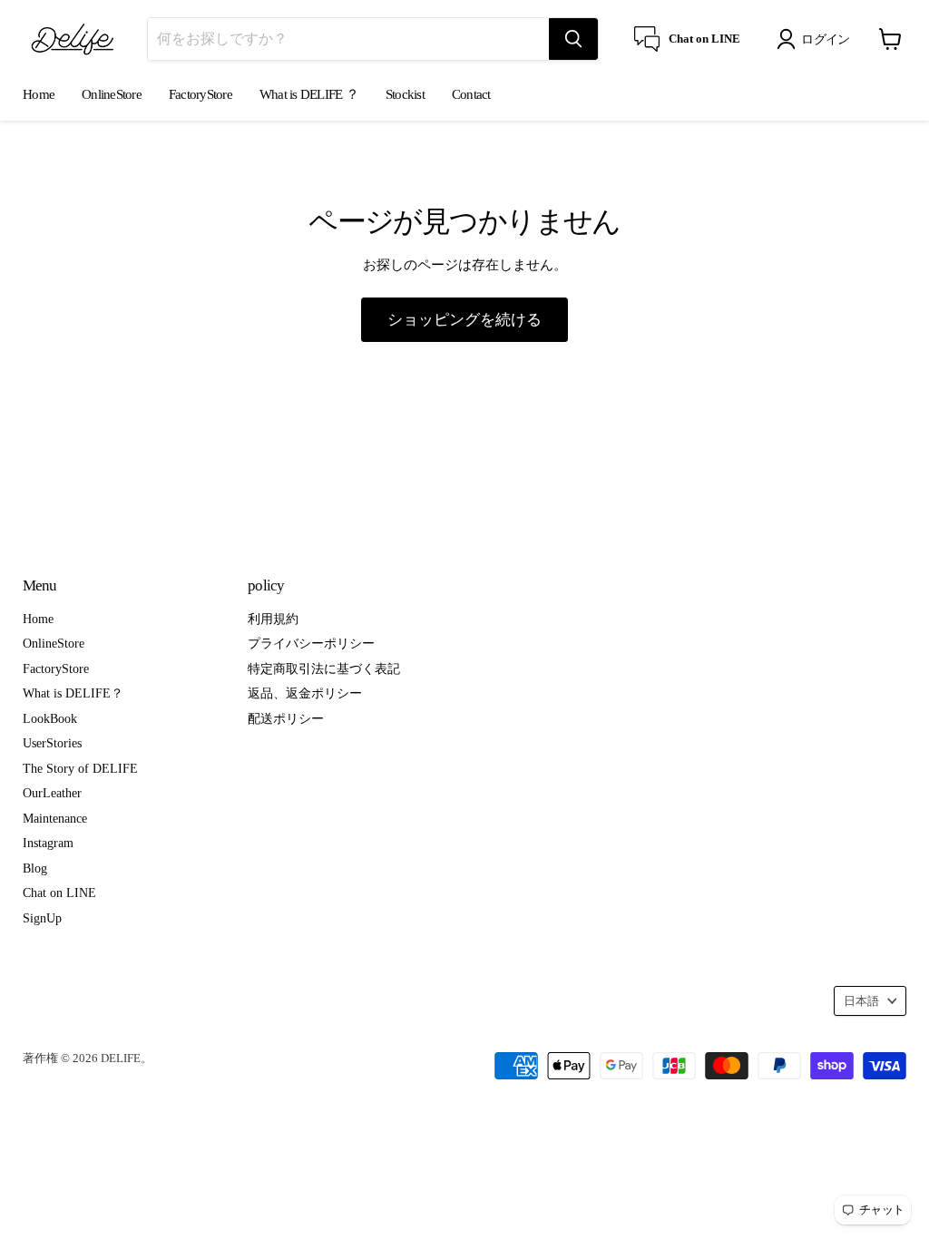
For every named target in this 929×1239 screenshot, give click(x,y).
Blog (35, 868)
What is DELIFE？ (73, 693)
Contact (471, 94)
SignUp (42, 918)
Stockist (405, 94)
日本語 (861, 1001)
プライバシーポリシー (311, 643)
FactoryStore (200, 94)
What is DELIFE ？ (308, 94)
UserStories (52, 743)
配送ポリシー (286, 718)
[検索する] (573, 39)
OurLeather (52, 792)
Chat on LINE (59, 892)
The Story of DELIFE (80, 768)
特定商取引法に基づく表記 (324, 668)
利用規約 (273, 618)
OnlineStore (112, 94)
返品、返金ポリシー (305, 693)
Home (38, 94)
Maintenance (55, 818)
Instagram (48, 842)
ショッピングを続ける (464, 319)
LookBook (50, 718)
